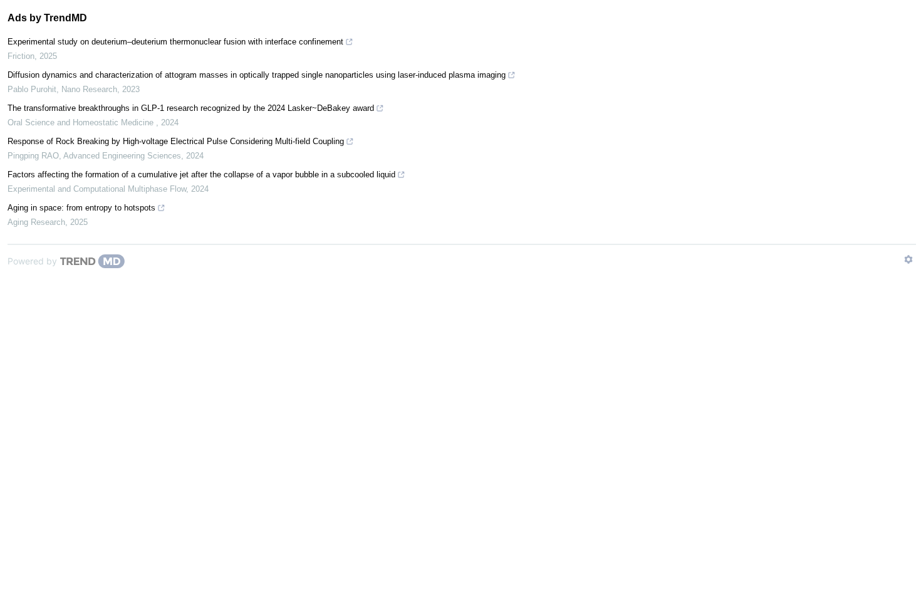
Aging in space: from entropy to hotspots (81, 207)
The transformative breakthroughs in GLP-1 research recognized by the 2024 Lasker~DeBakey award (191, 108)
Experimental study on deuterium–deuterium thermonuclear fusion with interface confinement (175, 41)
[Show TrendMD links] (908, 259)
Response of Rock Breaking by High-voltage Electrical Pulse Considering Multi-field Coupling (176, 141)
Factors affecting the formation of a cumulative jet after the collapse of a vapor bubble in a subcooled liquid (201, 174)
